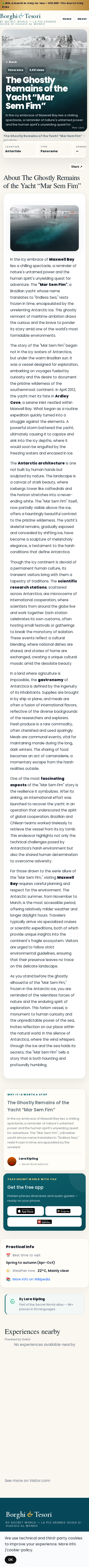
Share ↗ (76, 166)
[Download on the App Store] (25, 1211)
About (82, 19)
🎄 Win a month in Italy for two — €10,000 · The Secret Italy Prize (43, 5)
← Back (11, 62)
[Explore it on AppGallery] (44, 1222)
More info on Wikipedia (31, 1279)
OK (10, 1560)
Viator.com (39, 1480)
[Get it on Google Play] (63, 1211)
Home (67, 19)
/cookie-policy (18, 1550)
